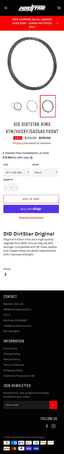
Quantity (8, 179)
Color (35, 164)
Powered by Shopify (35, 437)
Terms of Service (13, 364)
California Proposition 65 (19, 375)
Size (5, 164)
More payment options (31, 217)
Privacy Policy (11, 353)
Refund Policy (11, 359)
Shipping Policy (13, 370)
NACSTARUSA (17, 437)
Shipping (18, 143)
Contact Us (10, 348)
